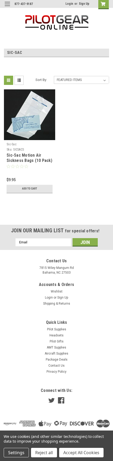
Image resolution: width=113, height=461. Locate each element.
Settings (16, 452)
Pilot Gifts (57, 341)
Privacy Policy (56, 371)
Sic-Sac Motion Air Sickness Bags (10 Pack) (29, 158)
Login (69, 4)
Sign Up (84, 4)
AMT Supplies (56, 347)
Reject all (44, 452)
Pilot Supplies (56, 329)
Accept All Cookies (81, 452)
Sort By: (41, 80)
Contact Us (56, 365)
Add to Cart (29, 188)
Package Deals (57, 359)
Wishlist (57, 291)
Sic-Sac (12, 144)
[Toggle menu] (7, 7)
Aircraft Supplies (56, 353)
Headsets (56, 335)
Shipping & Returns (56, 303)
